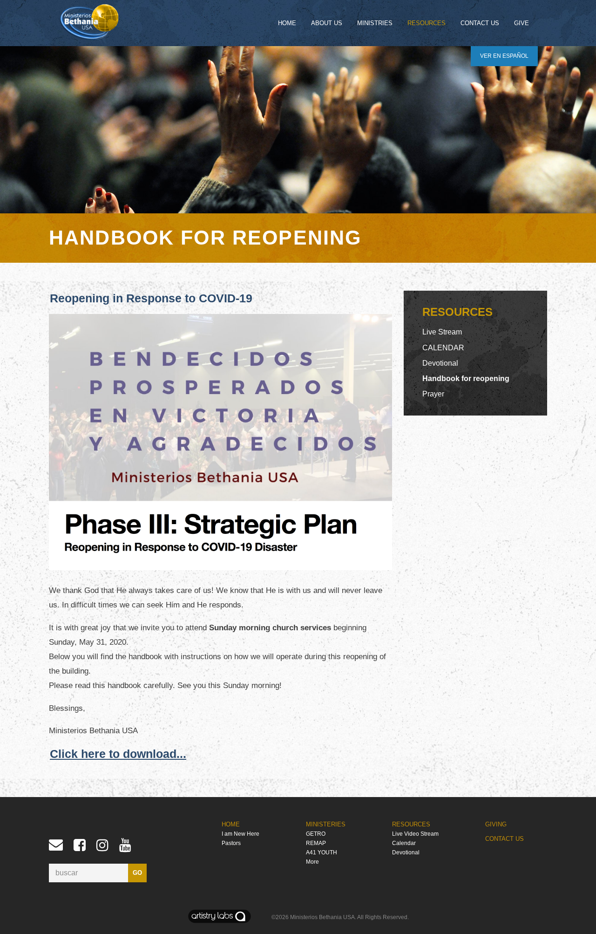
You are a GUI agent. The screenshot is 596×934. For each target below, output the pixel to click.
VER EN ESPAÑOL (504, 56)
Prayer (433, 394)
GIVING (496, 824)
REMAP (316, 843)
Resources (426, 23)
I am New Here (240, 834)
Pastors (231, 843)
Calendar (404, 843)
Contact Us (480, 23)
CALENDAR (443, 348)
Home (287, 23)
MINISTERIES (325, 824)
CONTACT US (504, 838)
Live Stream (442, 332)
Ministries (375, 23)
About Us (326, 23)
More (312, 862)
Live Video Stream (415, 834)
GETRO (315, 834)
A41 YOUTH (321, 852)
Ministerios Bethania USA (322, 917)
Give (521, 23)
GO (137, 872)
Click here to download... (118, 753)
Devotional (440, 363)
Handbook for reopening (465, 378)
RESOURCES (411, 824)
